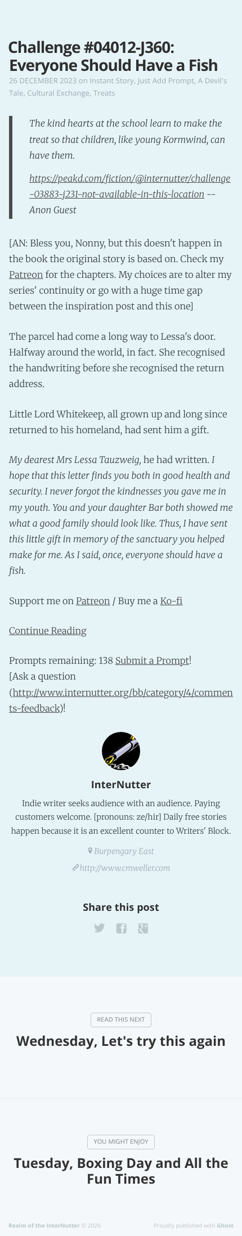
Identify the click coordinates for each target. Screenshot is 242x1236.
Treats (104, 93)
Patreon (26, 275)
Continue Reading (48, 631)
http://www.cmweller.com (125, 868)
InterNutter (121, 785)
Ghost (225, 1225)
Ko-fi (171, 601)
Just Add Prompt (166, 80)
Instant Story (111, 80)
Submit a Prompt (152, 661)
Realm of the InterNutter (44, 1225)
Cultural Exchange (58, 93)
